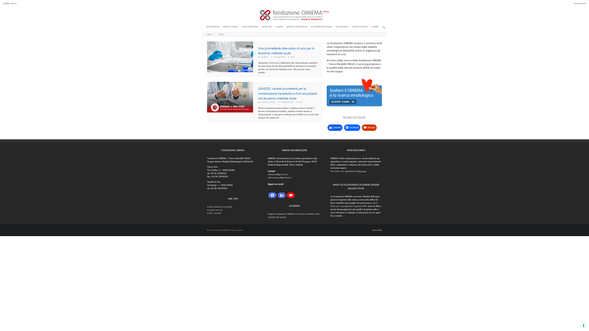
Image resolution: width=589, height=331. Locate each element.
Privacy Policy (377, 230)
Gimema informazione (297, 26)
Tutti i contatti (215, 213)
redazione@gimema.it (278, 174)
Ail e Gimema (342, 26)
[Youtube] (290, 195)
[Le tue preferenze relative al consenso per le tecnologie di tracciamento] (584, 326)
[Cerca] (383, 26)
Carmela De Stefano (268, 102)
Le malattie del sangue (321, 26)
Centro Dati (267, 26)
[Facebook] (272, 195)
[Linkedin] (281, 195)
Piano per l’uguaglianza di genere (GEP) (348, 206)
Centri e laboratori (250, 26)
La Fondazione (212, 26)
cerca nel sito (580, 3)
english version (10, 3)
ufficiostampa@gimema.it (279, 177)
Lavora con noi (215, 210)
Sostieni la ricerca (360, 26)
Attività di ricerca (230, 26)
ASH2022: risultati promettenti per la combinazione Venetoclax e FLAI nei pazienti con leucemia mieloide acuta (287, 93)
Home (209, 34)
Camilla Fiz (264, 57)
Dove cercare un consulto (220, 206)
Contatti (374, 26)
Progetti (279, 26)
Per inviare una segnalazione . (348, 171)
